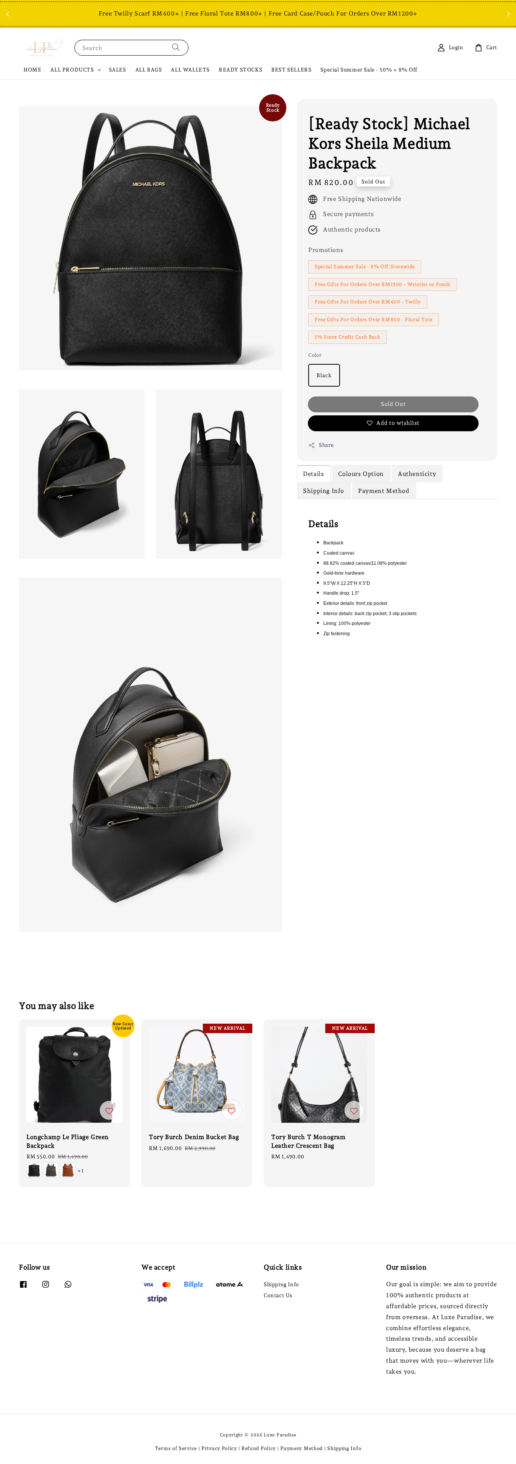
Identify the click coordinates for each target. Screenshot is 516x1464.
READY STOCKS (240, 70)
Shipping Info (281, 1284)
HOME (32, 70)
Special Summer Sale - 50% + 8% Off (368, 70)
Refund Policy (258, 1448)
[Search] (176, 47)
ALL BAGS (148, 70)
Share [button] (326, 445)
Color (314, 355)
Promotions (325, 250)
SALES (117, 70)
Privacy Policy (219, 1448)
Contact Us (278, 1295)
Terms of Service (176, 1448)
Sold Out (393, 404)
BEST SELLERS (291, 70)
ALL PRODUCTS (72, 70)
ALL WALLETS (190, 70)
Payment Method (301, 1448)
